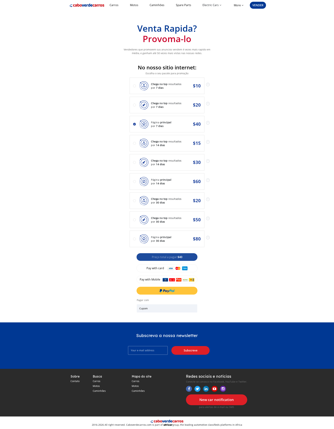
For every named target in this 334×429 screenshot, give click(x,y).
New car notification (216, 399)
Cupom (143, 308)
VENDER (257, 5)
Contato (74, 381)
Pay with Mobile (150, 279)
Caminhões (157, 5)
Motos (134, 5)
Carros (114, 5)
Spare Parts (183, 5)
